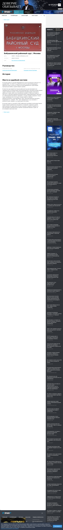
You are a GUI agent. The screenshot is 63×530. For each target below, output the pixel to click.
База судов (35, 15)
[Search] (44, 15)
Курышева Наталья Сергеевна (30, 70)
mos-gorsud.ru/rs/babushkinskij (18, 60)
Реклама (21, 517)
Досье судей (25, 15)
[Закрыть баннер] (25, 518)
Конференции (14, 15)
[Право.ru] (6, 513)
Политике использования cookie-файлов (9, 528)
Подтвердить (57, 526)
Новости (49, 29)
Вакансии (27, 517)
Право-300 (4, 15)
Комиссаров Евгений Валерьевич (9, 70)
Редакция (4, 517)
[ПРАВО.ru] (7, 12)
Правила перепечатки (38, 517)
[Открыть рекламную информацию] (60, 93)
